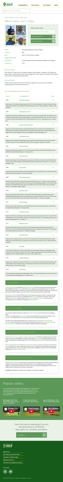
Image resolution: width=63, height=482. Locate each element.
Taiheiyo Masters (24, 258)
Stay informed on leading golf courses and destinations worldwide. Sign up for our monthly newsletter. (32, 427)
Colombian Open (24, 136)
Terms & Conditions (10, 457)
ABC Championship (24, 177)
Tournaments (22, 5)
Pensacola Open (24, 146)
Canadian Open (23, 234)
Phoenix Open (23, 202)
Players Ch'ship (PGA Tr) (26, 125)
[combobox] (43, 36)
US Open (21, 246)
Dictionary (47, 5)
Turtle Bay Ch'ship (24, 100)
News (56, 5)
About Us (6, 452)
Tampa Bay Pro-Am (24, 111)
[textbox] (37, 36)
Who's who (35, 5)
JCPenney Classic (24, 211)
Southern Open (23, 190)
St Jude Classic (23, 156)
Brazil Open (22, 167)
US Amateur (22, 269)
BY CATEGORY (37, 41)
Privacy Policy (8, 460)
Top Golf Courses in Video (12, 463)
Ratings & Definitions (11, 454)
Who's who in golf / (12, 17)
